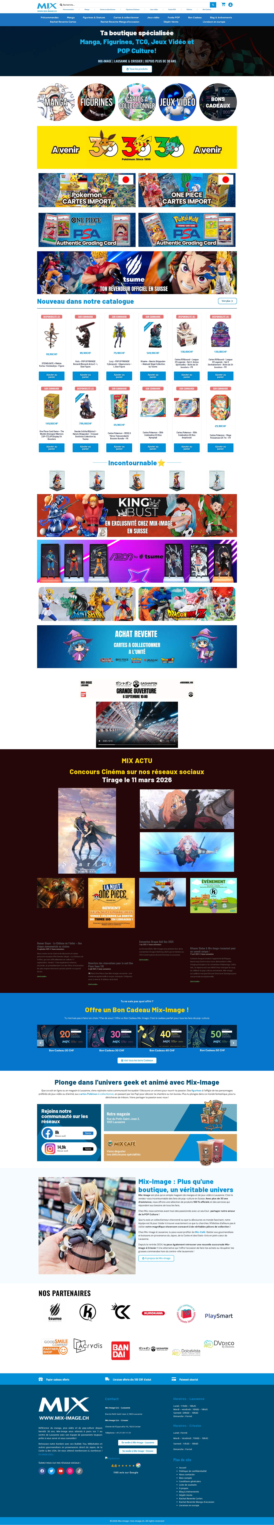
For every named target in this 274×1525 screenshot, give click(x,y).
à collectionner (96, 1093)
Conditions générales (190, 1481)
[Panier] (223, 4)
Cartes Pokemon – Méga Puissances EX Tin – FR (220, 436)
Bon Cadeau (207, 9)
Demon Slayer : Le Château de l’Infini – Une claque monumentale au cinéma (59, 944)
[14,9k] (50, 1148)
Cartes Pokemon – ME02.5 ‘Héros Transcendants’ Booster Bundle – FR (119, 436)
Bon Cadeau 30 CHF (111, 1050)
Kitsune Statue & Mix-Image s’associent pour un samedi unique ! (213, 949)
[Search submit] (213, 5)
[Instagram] (69, 1471)
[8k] (48, 1133)
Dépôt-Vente (171, 21)
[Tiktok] (79, 1471)
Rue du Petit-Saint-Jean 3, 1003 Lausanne (123, 1120)
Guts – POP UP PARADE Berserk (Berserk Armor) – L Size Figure (85, 364)
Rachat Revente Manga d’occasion (120, 21)
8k (57, 1132)
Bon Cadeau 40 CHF (162, 1050)
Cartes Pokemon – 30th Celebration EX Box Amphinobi (187, 435)
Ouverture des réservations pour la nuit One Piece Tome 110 (110, 964)
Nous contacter (187, 1474)
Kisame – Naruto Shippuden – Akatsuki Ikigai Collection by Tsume (153, 364)
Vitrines (189, 9)
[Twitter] (51, 1471)
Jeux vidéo (154, 9)
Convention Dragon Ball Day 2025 (156, 941)
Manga (87, 9)
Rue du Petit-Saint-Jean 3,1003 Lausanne (123, 1414)
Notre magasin (118, 1114)
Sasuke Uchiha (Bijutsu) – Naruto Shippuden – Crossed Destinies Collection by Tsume (85, 435)
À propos (183, 1488)
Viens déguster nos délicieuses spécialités (124, 1152)
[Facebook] (42, 1471)
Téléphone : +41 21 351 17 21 (118, 1433)
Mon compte (185, 1478)
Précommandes (68, 9)
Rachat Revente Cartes (63, 21)
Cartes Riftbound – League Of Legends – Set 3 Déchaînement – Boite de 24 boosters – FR (220, 363)
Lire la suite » (42, 976)
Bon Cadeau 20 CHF (61, 1050)
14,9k (61, 1147)
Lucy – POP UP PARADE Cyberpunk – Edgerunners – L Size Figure (119, 364)
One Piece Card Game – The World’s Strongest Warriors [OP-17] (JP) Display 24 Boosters (52, 435)
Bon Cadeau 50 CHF (212, 1050)
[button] (52, 376)
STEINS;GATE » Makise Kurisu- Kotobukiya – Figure (51, 364)
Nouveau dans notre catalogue (85, 301)
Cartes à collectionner (107, 9)
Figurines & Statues (132, 9)
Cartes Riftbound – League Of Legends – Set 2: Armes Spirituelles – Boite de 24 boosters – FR (187, 363)
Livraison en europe (214, 21)
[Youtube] (60, 1471)
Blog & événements (221, 17)
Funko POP (172, 9)
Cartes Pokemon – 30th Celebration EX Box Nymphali (153, 435)
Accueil (182, 1467)
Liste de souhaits (188, 1484)
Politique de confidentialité (193, 1471)
